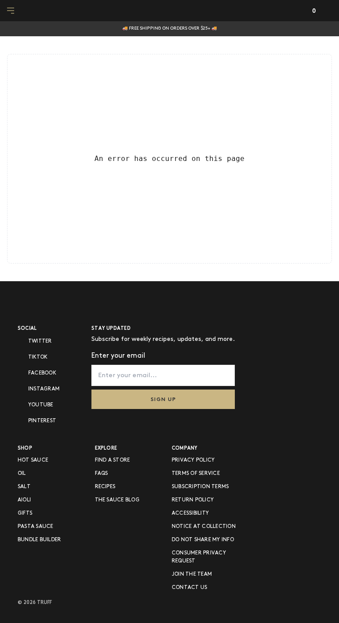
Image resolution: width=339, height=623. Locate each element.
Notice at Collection (204, 526)
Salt (24, 486)
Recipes (105, 486)
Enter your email (118, 355)
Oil (22, 473)
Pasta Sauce (35, 526)
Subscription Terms (200, 486)
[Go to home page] (46, 302)
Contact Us (189, 587)
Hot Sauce (33, 460)
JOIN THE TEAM (192, 574)
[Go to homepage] (170, 10)
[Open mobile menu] (11, 11)
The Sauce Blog (117, 499)
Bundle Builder (39, 539)
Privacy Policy (193, 460)
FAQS (101, 473)
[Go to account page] (296, 10)
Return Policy (193, 499)
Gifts (25, 513)
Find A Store (112, 460)
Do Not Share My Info (203, 539)
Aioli (24, 499)
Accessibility (190, 513)
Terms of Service (196, 473)
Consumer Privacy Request (199, 556)
